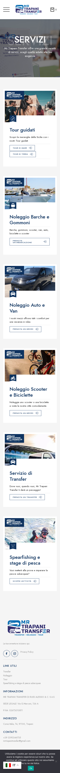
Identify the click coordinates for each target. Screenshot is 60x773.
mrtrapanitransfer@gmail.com (16, 740)
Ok (30, 768)
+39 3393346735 (12, 737)
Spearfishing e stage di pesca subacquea (22, 683)
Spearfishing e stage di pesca (25, 560)
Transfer (7, 671)
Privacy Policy (26, 651)
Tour (5, 679)
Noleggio (7, 675)
